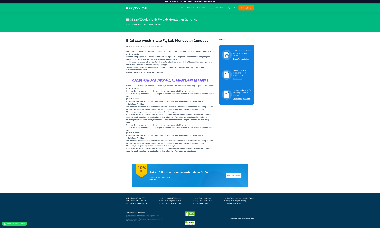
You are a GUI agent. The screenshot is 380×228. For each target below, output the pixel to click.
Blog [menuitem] (210, 8)
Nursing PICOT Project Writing (235, 201)
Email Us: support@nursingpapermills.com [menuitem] (201, 1)
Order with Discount (233, 175)
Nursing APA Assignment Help (170, 201)
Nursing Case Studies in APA (203, 201)
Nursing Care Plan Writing (202, 198)
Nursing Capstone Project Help (170, 203)
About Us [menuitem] (190, 8)
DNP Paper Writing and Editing (137, 203)
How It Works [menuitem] (201, 8)
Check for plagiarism (241, 59)
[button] (14, 224)
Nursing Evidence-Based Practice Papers (239, 198)
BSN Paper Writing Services (136, 201)
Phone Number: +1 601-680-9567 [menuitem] (175, 1)
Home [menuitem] (182, 8)
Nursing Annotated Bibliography (170, 198)
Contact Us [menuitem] (219, 8)
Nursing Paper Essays (201, 203)
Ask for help (237, 79)
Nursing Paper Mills (136, 8)
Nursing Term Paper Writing (234, 203)
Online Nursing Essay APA (135, 198)
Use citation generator (241, 99)
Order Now (246, 8)
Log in (233, 8)
